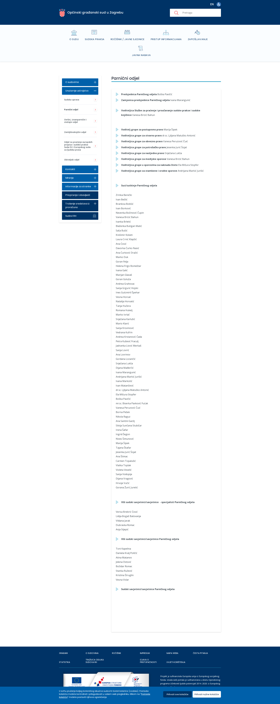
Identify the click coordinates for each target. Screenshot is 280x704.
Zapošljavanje (198, 39)
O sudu (74, 39)
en (212, 4)
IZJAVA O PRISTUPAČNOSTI (148, 661)
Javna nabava (141, 55)
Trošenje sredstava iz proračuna (77, 205)
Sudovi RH (70, 216)
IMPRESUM (145, 653)
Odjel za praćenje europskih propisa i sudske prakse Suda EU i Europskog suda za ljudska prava (78, 146)
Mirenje (69, 178)
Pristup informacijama (166, 39)
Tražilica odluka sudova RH (95, 661)
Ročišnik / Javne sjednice (128, 39)
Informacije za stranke (78, 186)
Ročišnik (116, 653)
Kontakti (70, 169)
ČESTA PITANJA (200, 653)
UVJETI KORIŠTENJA (176, 662)
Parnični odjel (71, 109)
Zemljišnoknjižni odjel (75, 132)
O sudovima (72, 82)
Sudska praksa (94, 39)
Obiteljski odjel (71, 159)
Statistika (64, 662)
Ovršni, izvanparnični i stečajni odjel (75, 121)
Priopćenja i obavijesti (77, 195)
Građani (63, 653)
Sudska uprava (71, 99)
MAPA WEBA (172, 653)
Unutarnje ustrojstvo (77, 90)
